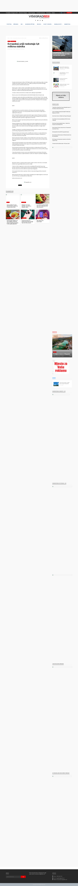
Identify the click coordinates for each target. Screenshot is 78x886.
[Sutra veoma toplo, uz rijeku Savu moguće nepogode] (56, 384)
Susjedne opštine (29, 24)
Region (39, 24)
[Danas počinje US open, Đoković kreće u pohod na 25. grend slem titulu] (13, 198)
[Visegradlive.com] (39, 17)
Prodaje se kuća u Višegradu (61, 354)
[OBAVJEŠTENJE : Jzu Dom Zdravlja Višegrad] (56, 74)
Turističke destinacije (40, 12)
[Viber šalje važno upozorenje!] (42, 214)
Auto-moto (23, 202)
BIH (21, 24)
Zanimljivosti (58, 24)
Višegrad (15, 24)
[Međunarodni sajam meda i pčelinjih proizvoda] (56, 86)
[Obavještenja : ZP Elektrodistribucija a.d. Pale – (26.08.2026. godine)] (62, 47)
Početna (9, 24)
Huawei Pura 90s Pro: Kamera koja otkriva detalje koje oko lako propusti (27, 221)
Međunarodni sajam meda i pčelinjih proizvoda (64, 85)
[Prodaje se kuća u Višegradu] (62, 345)
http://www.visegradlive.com (62, 879)
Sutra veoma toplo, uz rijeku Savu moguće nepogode (61, 115)
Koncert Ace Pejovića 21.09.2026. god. (63, 79)
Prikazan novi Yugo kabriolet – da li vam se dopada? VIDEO (26, 206)
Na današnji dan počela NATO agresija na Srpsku (60, 131)
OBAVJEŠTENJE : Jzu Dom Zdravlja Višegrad (64, 73)
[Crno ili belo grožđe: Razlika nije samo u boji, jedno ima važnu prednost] (42, 198)
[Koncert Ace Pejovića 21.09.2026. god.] (56, 80)
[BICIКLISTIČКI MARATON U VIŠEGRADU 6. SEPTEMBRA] (56, 69)
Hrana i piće (39, 202)
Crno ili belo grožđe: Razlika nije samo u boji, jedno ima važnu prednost (42, 206)
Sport (8, 202)
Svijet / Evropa (47, 24)
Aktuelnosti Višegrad (23, 12)
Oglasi (63, 355)
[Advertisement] (10, 5)
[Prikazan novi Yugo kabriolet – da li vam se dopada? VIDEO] (28, 198)
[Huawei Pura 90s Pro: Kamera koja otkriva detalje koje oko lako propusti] (28, 214)
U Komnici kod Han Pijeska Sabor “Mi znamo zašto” (61, 143)
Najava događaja (31, 12)
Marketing (48, 12)
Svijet (9, 41)
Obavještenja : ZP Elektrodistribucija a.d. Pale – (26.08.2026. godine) (61, 54)
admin (54, 57)
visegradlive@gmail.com (60, 878)
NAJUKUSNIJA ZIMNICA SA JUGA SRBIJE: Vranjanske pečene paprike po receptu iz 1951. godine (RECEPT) (12, 222)
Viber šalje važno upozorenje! (40, 221)
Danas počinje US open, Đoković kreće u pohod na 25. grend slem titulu (12, 206)
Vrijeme (53, 12)
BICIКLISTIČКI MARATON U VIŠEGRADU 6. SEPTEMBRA (64, 68)
